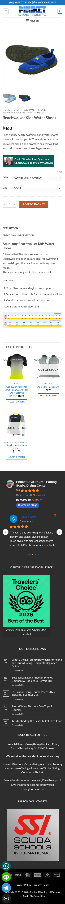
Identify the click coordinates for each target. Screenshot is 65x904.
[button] (6, 11)
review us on (26, 504)
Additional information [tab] (18, 235)
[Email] (6, 898)
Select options (16, 402)
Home (6, 109)
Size (5, 188)
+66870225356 (23, 2)
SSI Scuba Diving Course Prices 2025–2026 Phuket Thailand (34, 693)
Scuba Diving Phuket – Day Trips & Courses (32, 708)
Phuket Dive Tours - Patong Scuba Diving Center (36, 483)
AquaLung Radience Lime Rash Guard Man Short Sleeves (16, 389)
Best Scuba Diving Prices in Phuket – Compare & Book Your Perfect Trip (33, 679)
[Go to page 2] (32, 555)
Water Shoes (36, 112)
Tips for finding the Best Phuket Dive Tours (37, 720)
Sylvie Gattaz (28, 517)
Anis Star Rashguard (48, 386)
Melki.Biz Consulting (34, 896)
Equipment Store (35, 109)
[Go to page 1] (29, 554)
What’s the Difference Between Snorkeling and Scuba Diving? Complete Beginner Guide (37, 663)
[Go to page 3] (35, 554)
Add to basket (34, 204)
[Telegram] (6, 887)
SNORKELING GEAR (14, 112)
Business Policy (41, 884)
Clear (59, 172)
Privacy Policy (23, 884)
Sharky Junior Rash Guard (16, 447)
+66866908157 (47, 2)
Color (5, 177)
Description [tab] (10, 228)
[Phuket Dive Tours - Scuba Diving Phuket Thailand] (32, 11)
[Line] (6, 877)
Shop (17, 109)
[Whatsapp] (6, 866)
